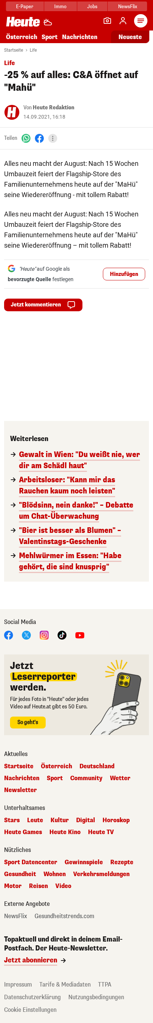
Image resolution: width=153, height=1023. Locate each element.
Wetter (120, 778)
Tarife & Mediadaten (65, 984)
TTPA (104, 984)
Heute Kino (65, 832)
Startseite (13, 50)
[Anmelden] (122, 20)
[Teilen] (52, 138)
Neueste (130, 37)
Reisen (38, 886)
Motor (13, 886)
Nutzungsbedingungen (96, 997)
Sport (50, 37)
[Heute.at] (23, 21)
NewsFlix (127, 6)
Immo (60, 6)
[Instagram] (44, 634)
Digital (85, 820)
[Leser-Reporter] (107, 20)
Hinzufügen (124, 274)
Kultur (60, 820)
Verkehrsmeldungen (101, 874)
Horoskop (116, 820)
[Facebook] (39, 138)
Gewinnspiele (84, 862)
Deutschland (96, 766)
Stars (12, 820)
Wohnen (54, 874)
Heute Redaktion (53, 107)
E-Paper (24, 6)
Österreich (21, 37)
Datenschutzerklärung (32, 997)
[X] (26, 634)
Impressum (18, 984)
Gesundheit (20, 874)
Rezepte (121, 862)
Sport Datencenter (30, 862)
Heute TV (101, 832)
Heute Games (23, 832)
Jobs (92, 6)
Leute (35, 820)
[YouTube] (79, 634)
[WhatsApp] (26, 138)
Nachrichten (21, 778)
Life (33, 50)
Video (63, 886)
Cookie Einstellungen (30, 1010)
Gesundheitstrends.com (64, 916)
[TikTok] (62, 634)
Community (86, 778)
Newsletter (20, 790)
